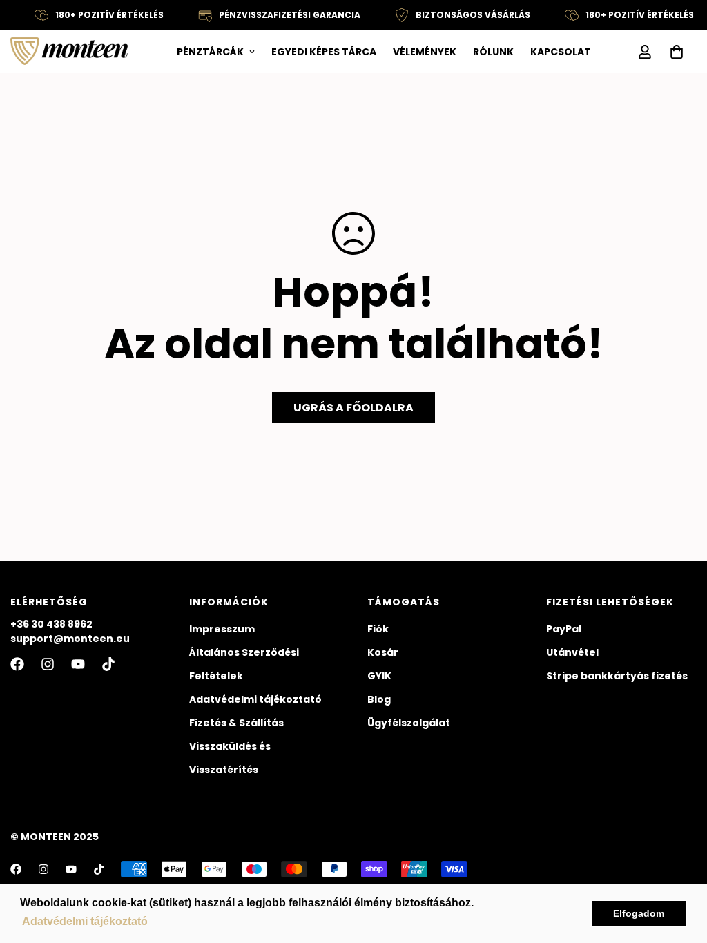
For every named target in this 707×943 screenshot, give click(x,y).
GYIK (379, 676)
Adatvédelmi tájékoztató (255, 699)
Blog (379, 699)
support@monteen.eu (70, 638)
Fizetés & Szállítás (236, 723)
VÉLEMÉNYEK (424, 52)
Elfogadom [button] (638, 913)
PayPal (563, 629)
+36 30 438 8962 (51, 624)
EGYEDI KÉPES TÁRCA (323, 52)
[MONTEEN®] (69, 51)
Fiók (378, 629)
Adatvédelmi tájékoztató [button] (85, 921)
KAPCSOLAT (560, 52)
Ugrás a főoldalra (353, 408)
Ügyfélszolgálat (408, 723)
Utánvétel (572, 652)
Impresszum (222, 629)
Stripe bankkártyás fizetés (617, 676)
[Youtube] (78, 664)
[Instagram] (48, 664)
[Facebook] (17, 664)
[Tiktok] (108, 664)
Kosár (382, 652)
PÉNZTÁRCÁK (210, 52)
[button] (677, 52)
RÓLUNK (493, 52)
